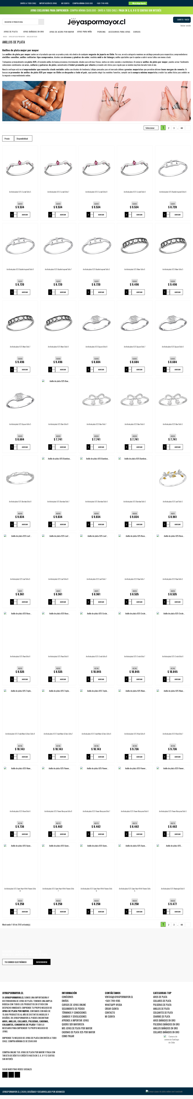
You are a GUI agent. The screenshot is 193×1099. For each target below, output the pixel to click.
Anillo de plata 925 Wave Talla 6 (20, 811)
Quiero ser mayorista (73, 1024)
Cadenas (43, 1021)
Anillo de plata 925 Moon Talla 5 (173, 269)
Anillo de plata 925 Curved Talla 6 (135, 191)
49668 (173, 901)
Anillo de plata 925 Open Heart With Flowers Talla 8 (20, 889)
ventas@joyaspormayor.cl (119, 997)
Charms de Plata (161, 1016)
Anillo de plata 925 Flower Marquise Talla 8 (58, 811)
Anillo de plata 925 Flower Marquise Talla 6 (135, 811)
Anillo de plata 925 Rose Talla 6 (20, 656)
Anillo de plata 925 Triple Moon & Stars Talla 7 (58, 733)
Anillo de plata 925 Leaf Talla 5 (173, 501)
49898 (20, 513)
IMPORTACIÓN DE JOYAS (48, 3)
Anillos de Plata (161, 1008)
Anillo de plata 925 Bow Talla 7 (96, 424)
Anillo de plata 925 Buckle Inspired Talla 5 (96, 269)
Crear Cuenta (112, 1008)
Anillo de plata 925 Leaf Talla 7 (96, 579)
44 (182, 128)
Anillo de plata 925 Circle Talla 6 (172, 656)
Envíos (65, 1001)
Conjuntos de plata (24, 1024)
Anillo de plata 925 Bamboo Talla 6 (96, 501)
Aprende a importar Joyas (75, 1020)
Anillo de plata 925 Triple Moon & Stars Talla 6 (96, 733)
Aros (4, 1021)
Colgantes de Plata (163, 1012)
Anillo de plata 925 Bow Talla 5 (173, 424)
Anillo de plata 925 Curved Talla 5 (20, 191)
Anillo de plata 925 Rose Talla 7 (135, 579)
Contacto (110, 1012)
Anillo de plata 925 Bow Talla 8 (58, 424)
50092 (20, 204)
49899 (58, 436)
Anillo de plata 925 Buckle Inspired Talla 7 (58, 269)
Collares (22, 1021)
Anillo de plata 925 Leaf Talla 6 (20, 579)
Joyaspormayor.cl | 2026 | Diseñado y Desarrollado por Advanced (33, 1091)
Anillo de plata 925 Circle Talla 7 (134, 656)
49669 (20, 901)
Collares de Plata (162, 1001)
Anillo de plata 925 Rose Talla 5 (173, 579)
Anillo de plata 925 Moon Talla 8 (58, 346)
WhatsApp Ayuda (113, 1005)
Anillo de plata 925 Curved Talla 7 (58, 191)
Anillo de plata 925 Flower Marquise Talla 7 (96, 811)
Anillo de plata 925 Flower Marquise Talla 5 (173, 811)
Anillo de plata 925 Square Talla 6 (173, 346)
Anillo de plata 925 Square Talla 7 (134, 346)
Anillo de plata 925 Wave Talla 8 (134, 733)
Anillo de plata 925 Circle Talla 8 (96, 656)
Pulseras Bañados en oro (166, 1024)
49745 (20, 746)
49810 (135, 591)
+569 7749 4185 (112, 1001)
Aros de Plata (160, 997)
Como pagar (68, 1036)
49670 (58, 823)
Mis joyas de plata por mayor (77, 1028)
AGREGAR (25, 215)
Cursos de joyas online (74, 1005)
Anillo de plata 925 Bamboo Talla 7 (58, 501)
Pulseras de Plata (162, 1005)
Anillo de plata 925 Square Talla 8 (96, 346)
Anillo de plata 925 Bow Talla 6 (135, 424)
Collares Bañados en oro (166, 1032)
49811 (173, 513)
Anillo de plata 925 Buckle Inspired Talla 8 (20, 269)
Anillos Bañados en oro (165, 1028)
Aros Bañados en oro (164, 1020)
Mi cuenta (65, 3)
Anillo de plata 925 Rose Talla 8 (58, 656)
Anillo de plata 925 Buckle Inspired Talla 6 (172, 191)
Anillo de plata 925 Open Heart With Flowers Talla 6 (96, 889)
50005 (96, 359)
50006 (134, 281)
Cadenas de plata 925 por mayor (78, 1032)
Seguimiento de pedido (73, 1008)
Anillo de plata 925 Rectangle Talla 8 (173, 888)
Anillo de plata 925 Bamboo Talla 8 (20, 501)
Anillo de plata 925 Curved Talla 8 (96, 191)
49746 (96, 668)
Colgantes (7, 1024)
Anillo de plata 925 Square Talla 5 (20, 424)
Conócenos (67, 997)
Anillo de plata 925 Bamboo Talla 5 (134, 501)
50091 (173, 204)
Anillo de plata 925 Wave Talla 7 (173, 733)
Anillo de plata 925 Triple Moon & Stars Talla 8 (20, 733)
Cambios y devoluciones (74, 1016)
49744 (135, 746)
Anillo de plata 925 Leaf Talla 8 (58, 579)
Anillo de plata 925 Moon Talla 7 (20, 346)
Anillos (12, 1021)
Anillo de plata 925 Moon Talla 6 (134, 269)
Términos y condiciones (74, 1012)
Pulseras (33, 1021)
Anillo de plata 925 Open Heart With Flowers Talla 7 (58, 889)
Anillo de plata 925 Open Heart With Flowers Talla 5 (134, 889)
